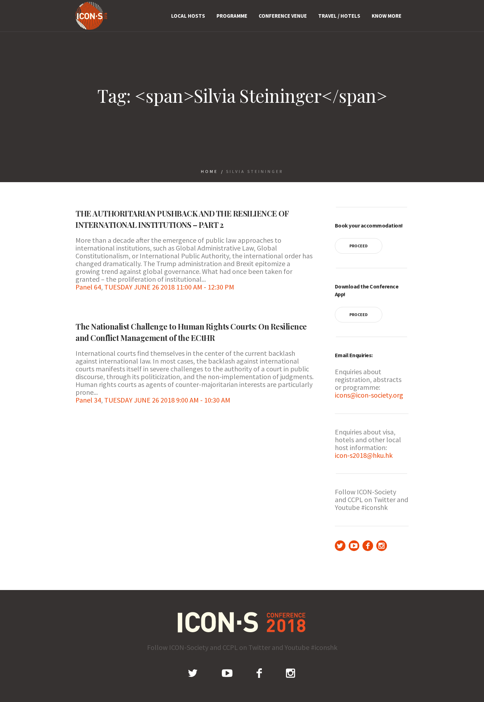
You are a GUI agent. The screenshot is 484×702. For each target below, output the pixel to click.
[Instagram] (381, 545)
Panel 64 (88, 286)
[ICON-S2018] (242, 622)
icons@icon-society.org (369, 395)
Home (209, 171)
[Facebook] (367, 545)
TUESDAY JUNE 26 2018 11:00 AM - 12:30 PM (169, 286)
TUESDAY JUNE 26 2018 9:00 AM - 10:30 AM (167, 399)
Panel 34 (88, 399)
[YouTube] (354, 545)
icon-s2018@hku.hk (364, 455)
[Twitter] (340, 545)
